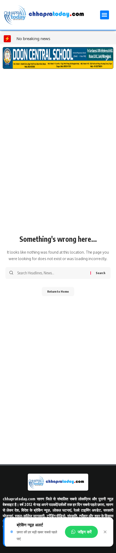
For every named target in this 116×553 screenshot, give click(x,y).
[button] (104, 14)
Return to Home (58, 291)
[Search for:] (51, 273)
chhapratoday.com (19, 499)
